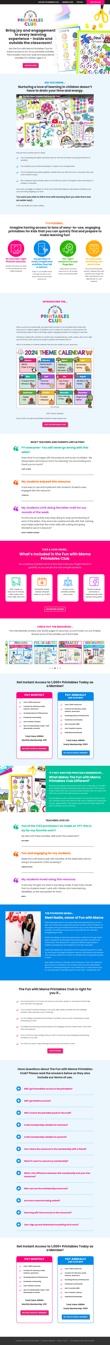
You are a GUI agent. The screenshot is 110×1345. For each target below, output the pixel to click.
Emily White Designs (87, 1341)
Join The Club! (30, 65)
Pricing (80, 2)
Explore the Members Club (48, 2)
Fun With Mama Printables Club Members (30, 18)
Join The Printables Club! (55, 424)
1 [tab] (50, 668)
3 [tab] (55, 668)
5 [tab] (60, 668)
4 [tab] (57, 668)
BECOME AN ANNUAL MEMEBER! (76, 753)
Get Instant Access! (55, 609)
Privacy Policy (62, 1341)
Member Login (67, 2)
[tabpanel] (18, 652)
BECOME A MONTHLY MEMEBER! (34, 748)
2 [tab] (52, 668)
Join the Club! (95, 2)
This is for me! (55, 1051)
